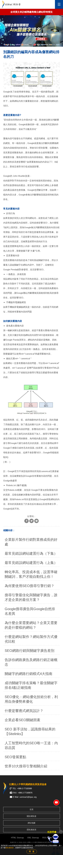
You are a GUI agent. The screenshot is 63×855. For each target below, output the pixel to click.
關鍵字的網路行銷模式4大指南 (28, 674)
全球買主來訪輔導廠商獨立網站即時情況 (31, 12)
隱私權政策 (31, 830)
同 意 (31, 851)
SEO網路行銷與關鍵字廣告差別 (29, 651)
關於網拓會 (31, 816)
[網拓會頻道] (56, 802)
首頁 (31, 809)
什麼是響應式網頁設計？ (24, 711)
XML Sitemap (33, 838)
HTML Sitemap (17, 838)
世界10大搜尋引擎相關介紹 (26, 766)
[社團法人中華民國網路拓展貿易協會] (11, 4)
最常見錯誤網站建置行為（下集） (31, 553)
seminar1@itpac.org (27, 797)
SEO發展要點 (15, 757)
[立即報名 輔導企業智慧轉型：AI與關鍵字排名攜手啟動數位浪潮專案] (31, 31)
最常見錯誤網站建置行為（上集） (31, 563)
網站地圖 (31, 823)
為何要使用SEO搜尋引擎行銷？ (29, 586)
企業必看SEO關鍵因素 (22, 720)
